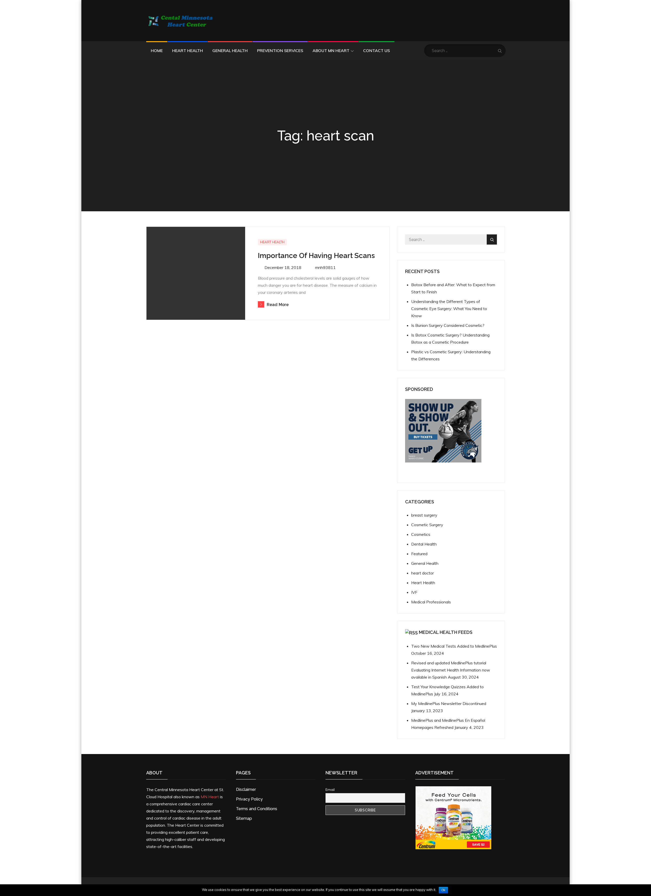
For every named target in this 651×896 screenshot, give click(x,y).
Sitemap (244, 818)
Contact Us (376, 50)
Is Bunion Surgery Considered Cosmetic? (447, 325)
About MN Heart (331, 50)
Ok (443, 890)
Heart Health (187, 50)
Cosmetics (420, 534)
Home (157, 50)
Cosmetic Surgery (427, 524)
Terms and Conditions (256, 808)
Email (330, 789)
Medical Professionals (431, 601)
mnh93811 (325, 267)
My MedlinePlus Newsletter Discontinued (448, 703)
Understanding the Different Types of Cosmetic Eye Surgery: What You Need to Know (449, 308)
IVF (414, 592)
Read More (278, 304)
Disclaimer (246, 789)
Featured (419, 553)
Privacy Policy (249, 799)
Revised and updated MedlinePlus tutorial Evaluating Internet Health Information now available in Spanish (450, 670)
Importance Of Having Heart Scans (316, 255)
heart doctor (422, 572)
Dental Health (424, 544)
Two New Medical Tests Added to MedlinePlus (454, 646)
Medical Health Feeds (445, 632)
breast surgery (424, 515)
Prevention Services (280, 50)
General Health (230, 50)
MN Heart (210, 796)
